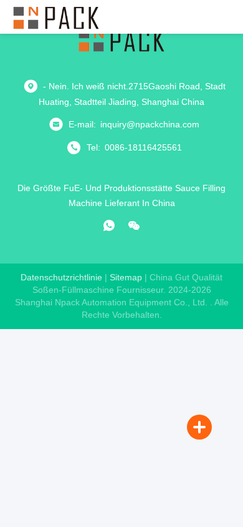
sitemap (126, 277)
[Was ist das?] (109, 225)
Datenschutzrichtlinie (61, 277)
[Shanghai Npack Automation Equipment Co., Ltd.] (56, 17)
